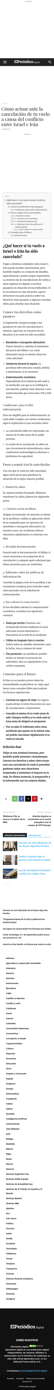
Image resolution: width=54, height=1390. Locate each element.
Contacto (20, 1378)
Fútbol (9, 1103)
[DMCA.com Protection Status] (36, 1346)
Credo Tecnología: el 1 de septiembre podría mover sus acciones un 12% (26, 936)
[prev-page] (4, 884)
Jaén (8, 1133)
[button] (5, 62)
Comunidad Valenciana (17, 1028)
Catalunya (11, 1008)
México (9, 1149)
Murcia (9, 1164)
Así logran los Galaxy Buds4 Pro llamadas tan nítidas (27, 929)
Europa (9, 1088)
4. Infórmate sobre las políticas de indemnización (29, 225)
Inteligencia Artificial (16, 1118)
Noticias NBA (12, 1203)
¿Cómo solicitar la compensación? (31, 229)
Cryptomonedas (14, 1043)
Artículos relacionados (15, 835)
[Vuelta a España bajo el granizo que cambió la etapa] (10, 860)
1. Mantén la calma (22, 216)
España (9, 1078)
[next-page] (9, 884)
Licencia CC (27, 1381)
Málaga (9, 1138)
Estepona (10, 1083)
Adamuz (10, 958)
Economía (11, 1058)
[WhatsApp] (15, 799)
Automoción (12, 983)
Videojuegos (12, 1288)
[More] (41, 799)
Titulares (4, 103)
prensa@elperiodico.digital (34, 1370)
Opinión (10, 1208)
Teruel (9, 1258)
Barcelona (11, 988)
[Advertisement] (27, 30)
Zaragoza (10, 1298)
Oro (8, 1213)
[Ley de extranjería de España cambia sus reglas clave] (10, 874)
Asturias (10, 978)
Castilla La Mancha (15, 998)
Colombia (11, 1023)
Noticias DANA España (17, 1179)
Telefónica (11, 1253)
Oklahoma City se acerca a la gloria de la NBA (14, 819)
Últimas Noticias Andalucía (19, 1278)
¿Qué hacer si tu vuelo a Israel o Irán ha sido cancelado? (25, 202)
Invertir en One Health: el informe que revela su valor (27, 944)
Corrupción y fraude (16, 1038)
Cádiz (8, 993)
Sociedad (10, 1243)
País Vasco (11, 1218)
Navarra (10, 1169)
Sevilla (9, 1238)
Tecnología (11, 1248)
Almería (10, 973)
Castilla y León (13, 1003)
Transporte (11, 1268)
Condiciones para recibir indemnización (31, 210)
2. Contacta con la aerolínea (26, 218)
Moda (9, 1159)
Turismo (10, 1273)
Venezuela (11, 1283)
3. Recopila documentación (26, 221)
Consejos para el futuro (21, 232)
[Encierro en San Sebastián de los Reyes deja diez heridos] (10, 846)
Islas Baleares (12, 1128)
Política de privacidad (35, 1378)
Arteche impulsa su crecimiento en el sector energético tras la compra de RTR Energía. (39, 821)
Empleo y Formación (16, 1073)
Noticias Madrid (14, 1198)
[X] (28, 799)
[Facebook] (21, 799)
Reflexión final (21, 235)
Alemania (10, 968)
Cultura (9, 1048)
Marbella (10, 1143)
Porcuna (10, 1228)
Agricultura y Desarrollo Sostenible (23, 963)
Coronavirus (12, 1033)
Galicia (9, 1108)
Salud (9, 1233)
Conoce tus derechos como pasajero (27, 206)
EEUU (9, 1068)
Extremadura (12, 1093)
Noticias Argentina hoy (17, 1174)
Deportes (10, 1053)
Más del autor (35, 835)
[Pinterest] (35, 799)
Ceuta (9, 1013)
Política (9, 1223)
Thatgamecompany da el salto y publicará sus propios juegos (24, 920)
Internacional (12, 1123)
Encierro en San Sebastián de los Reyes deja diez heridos (25, 911)
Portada (10, 1378)
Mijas (8, 1154)
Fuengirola (11, 1098)
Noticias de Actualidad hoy (19, 1184)
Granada (10, 1113)
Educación (11, 1063)
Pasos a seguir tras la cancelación (26, 213)
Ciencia (9, 1018)
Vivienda (10, 1293)
